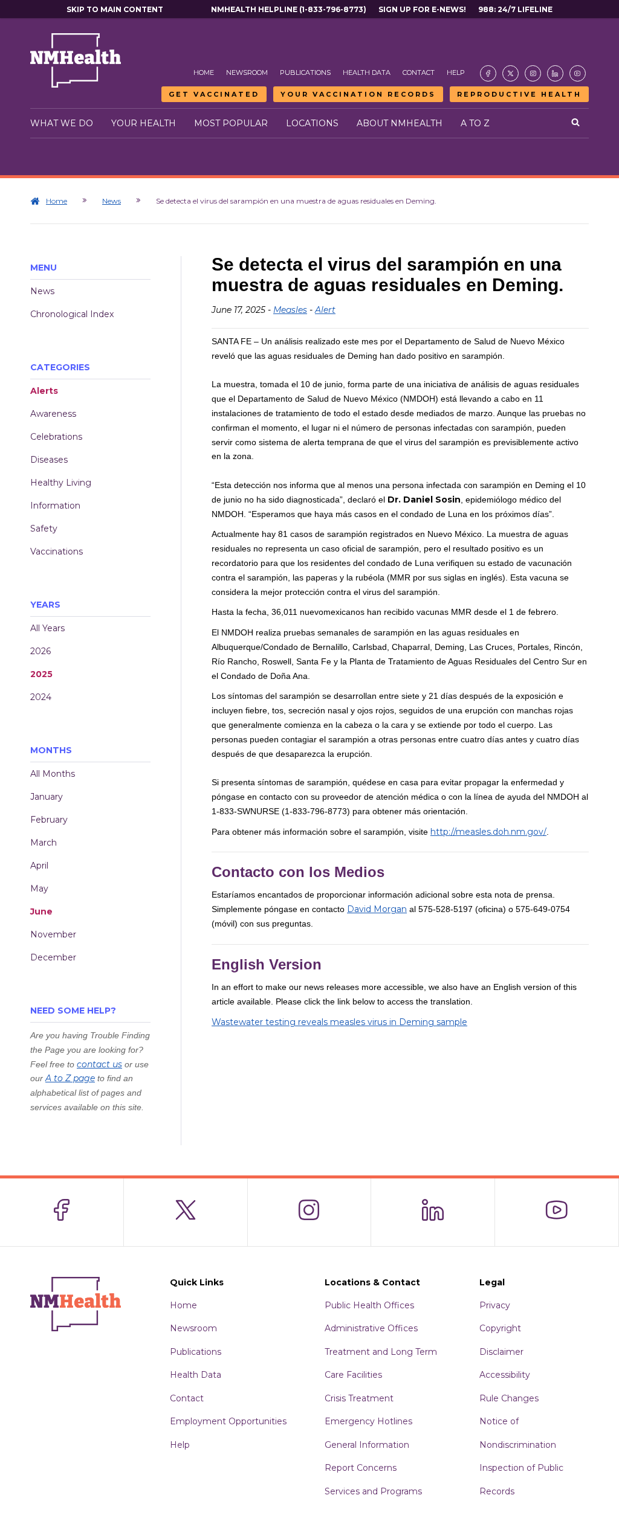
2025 (41, 674)
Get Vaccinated (214, 94)
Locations (312, 123)
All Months (52, 773)
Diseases (49, 459)
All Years (47, 628)
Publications (305, 72)
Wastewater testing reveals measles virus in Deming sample (339, 1022)
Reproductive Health (519, 94)
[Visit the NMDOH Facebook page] (488, 73)
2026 (40, 651)
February (49, 819)
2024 (40, 697)
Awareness (53, 413)
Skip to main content (114, 9)
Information (55, 505)
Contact (419, 72)
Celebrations (56, 436)
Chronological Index (72, 314)
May (39, 888)
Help (456, 72)
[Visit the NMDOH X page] (510, 73)
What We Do (61, 123)
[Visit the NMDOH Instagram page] (533, 73)
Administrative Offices (371, 1328)
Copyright (500, 1328)
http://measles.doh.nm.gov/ (488, 831)
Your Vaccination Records (358, 94)
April (39, 865)
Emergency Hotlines (368, 1421)
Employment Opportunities (228, 1421)
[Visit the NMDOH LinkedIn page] (555, 73)
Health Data (367, 72)
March (43, 842)
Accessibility (504, 1374)
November (53, 934)
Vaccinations (56, 551)
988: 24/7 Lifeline (515, 9)
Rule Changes (509, 1398)
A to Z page (70, 1078)
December (53, 957)
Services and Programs (373, 1491)
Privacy (494, 1305)
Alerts (44, 390)
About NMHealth (399, 123)
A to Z (475, 123)
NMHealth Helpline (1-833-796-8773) (288, 9)
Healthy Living (60, 482)
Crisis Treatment (359, 1398)
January (46, 796)
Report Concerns (361, 1467)
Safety (43, 528)
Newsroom (247, 72)
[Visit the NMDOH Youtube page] (577, 73)
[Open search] (575, 123)
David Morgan (377, 909)
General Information (367, 1444)
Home (203, 72)
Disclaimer (501, 1351)
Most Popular (231, 123)
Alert (325, 309)
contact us (99, 1064)
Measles (290, 309)
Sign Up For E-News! (422, 9)
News (111, 200)
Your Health (143, 123)
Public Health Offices (369, 1305)
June (41, 911)
